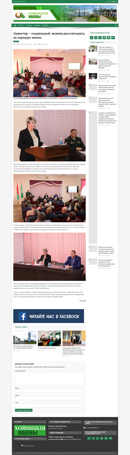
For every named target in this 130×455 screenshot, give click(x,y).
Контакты (45, 25)
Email (17, 395)
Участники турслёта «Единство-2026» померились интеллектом (107, 76)
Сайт (16, 403)
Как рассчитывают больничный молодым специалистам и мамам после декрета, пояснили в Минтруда (107, 63)
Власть (16, 41)
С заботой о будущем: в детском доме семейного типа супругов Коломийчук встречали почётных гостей (106, 50)
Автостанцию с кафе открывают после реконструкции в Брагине (23, 347)
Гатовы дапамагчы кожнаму (46, 348)
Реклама (37, 25)
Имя (17, 388)
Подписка (29, 25)
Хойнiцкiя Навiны (28, 44)
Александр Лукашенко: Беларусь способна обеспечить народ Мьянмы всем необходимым (106, 263)
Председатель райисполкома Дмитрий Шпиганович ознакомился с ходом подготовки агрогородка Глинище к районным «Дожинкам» (74, 351)
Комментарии (44, 44)
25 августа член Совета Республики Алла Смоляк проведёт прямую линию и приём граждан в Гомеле (106, 250)
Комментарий (20, 371)
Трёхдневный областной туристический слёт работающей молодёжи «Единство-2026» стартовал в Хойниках (107, 102)
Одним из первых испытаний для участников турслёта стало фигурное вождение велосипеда (107, 88)
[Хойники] (30, 430)
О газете (20, 25)
